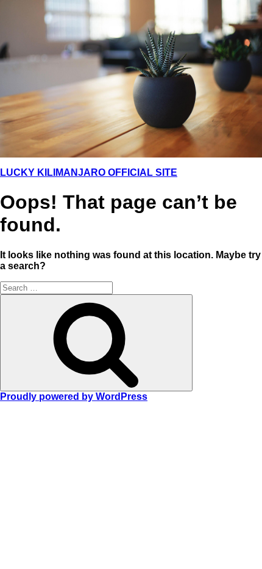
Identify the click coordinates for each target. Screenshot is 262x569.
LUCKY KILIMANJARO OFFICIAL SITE (88, 172)
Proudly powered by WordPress (73, 396)
